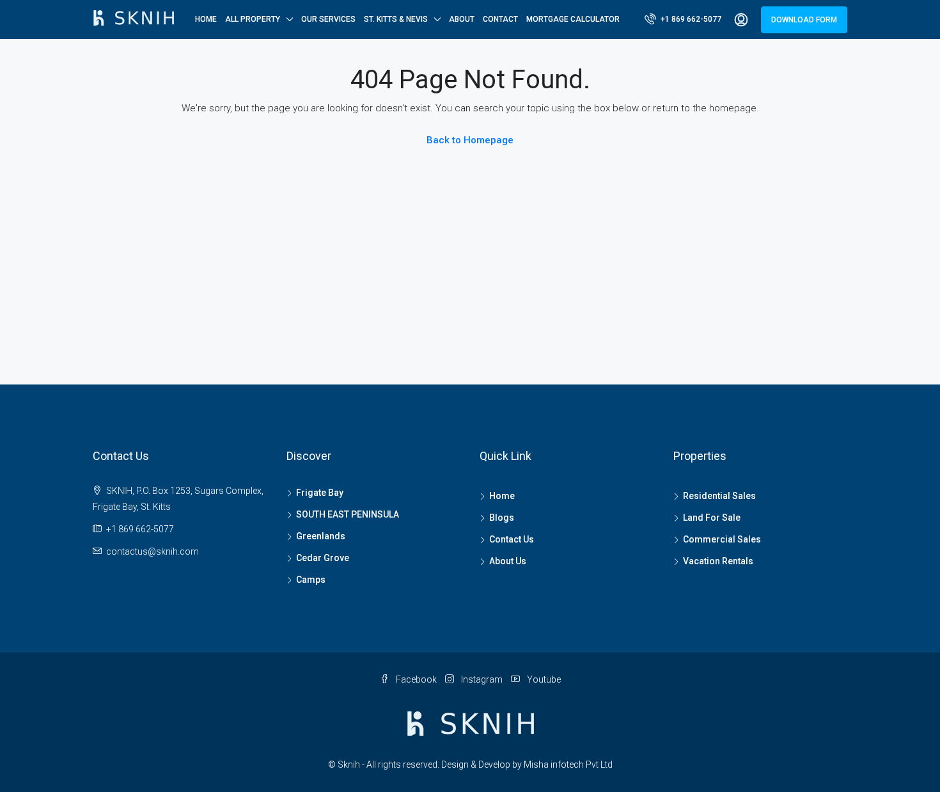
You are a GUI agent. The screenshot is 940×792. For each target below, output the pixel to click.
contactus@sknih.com (152, 551)
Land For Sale (711, 517)
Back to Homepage (470, 140)
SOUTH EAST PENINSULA (347, 514)
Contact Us (511, 539)
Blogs (501, 517)
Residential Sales (719, 496)
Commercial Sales (722, 539)
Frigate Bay (319, 492)
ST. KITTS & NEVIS (396, 19)
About (461, 19)
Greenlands (320, 536)
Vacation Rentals (718, 561)
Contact (500, 19)
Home (206, 19)
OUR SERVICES (328, 19)
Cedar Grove (322, 558)
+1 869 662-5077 (690, 19)
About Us (507, 561)
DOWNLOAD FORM (804, 19)
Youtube (543, 679)
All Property (252, 19)
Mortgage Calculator (573, 19)
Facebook (416, 679)
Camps (310, 579)
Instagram (482, 679)
